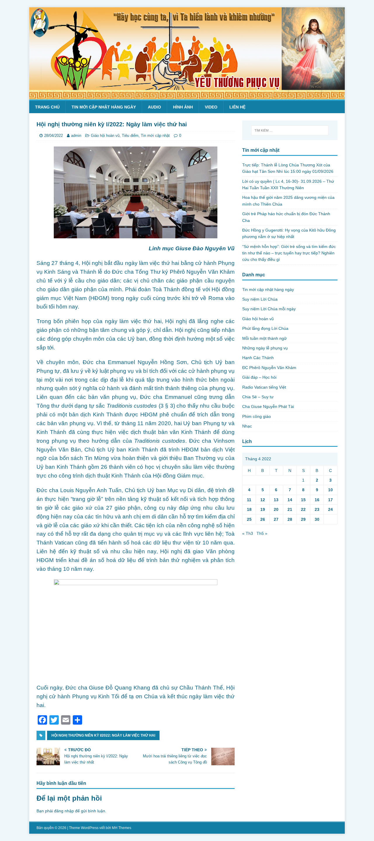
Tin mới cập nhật (155, 135)
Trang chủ (47, 107)
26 (262, 519)
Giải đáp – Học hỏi (259, 377)
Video (211, 107)
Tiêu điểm (130, 135)
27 (276, 519)
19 (262, 509)
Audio (154, 107)
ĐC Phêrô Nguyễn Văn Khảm (269, 367)
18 (249, 509)
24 (330, 509)
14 (290, 499)
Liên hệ (237, 107)
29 (303, 519)
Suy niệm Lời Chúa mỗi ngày (269, 308)
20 (276, 509)
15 (303, 499)
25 (249, 519)
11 (249, 499)
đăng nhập (64, 811)
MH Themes (121, 828)
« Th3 (247, 533)
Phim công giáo (256, 416)
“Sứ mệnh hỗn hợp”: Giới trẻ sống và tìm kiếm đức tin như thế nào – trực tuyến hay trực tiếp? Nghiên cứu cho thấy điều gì (289, 253)
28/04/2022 (53, 135)
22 (303, 509)
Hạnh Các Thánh (258, 357)
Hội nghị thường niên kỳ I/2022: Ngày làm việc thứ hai (103, 735)
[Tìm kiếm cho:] (290, 130)
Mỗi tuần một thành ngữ (264, 338)
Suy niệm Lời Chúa (260, 299)
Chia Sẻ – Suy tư (257, 396)
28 (290, 519)
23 (317, 509)
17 (330, 499)
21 (290, 509)
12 (262, 499)
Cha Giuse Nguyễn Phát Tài (268, 406)
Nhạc (247, 426)
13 (276, 499)
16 (317, 499)
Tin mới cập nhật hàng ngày (104, 107)
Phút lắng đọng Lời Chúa (265, 328)
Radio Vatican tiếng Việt (264, 387)
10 (330, 489)
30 (317, 519)
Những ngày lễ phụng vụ (265, 348)
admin (76, 135)
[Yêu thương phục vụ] (187, 96)
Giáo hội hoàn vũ (105, 135)
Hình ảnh (183, 107)
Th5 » (262, 533)
